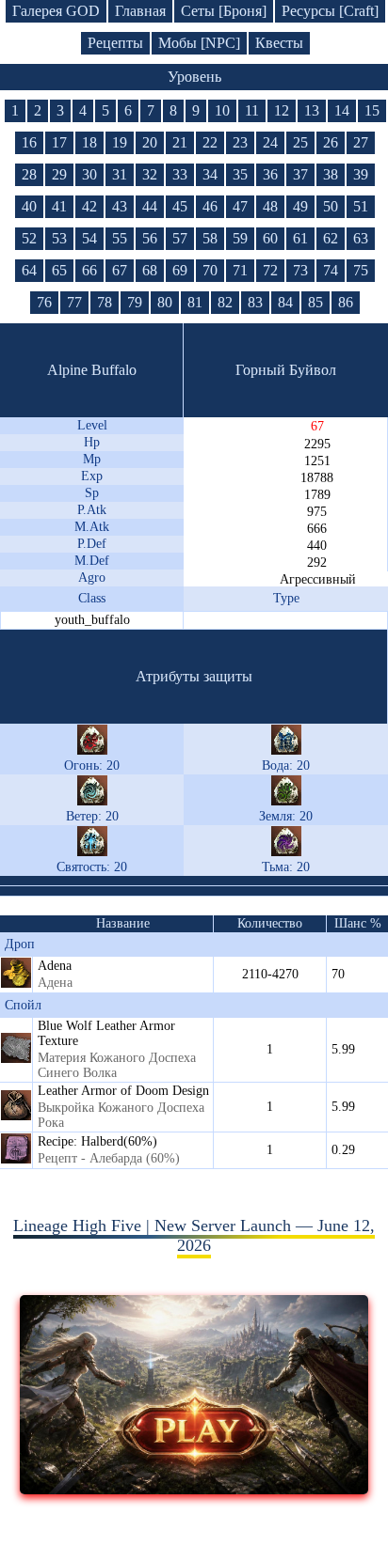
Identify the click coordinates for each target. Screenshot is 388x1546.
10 (222, 110)
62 (330, 238)
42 (89, 206)
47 (240, 206)
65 (59, 270)
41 (59, 206)
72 (270, 270)
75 (360, 270)
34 (210, 174)
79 (134, 302)
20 (149, 142)
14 (341, 110)
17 (59, 142)
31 (119, 174)
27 (360, 142)
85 (315, 302)
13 (311, 110)
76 (44, 302)
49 (300, 206)
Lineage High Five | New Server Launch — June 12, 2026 (194, 1235)
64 (29, 270)
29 (59, 174)
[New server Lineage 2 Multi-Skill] (194, 1488)
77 (74, 302)
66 (89, 270)
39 (360, 174)
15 (372, 110)
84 (285, 302)
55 (119, 238)
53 (59, 238)
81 (194, 302)
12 (281, 110)
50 (330, 206)
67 (119, 270)
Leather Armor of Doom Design (123, 1091)
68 (149, 270)
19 (119, 142)
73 (300, 270)
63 (360, 238)
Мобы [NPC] (199, 43)
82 (225, 302)
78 (104, 302)
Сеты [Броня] (224, 11)
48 (270, 206)
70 (210, 270)
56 (149, 238)
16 (29, 142)
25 (300, 142)
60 (270, 238)
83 (255, 302)
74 (330, 270)
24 (270, 142)
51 (360, 206)
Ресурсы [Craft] (330, 11)
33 (179, 174)
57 (179, 238)
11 (252, 110)
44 (149, 206)
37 (300, 174)
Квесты (279, 43)
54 (89, 238)
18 (89, 142)
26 (330, 142)
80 (164, 302)
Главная (140, 11)
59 (240, 238)
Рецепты (115, 43)
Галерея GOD (56, 11)
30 (89, 174)
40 (29, 206)
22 (210, 142)
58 (210, 238)
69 (179, 270)
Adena (55, 966)
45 (179, 206)
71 (240, 270)
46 (210, 206)
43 (119, 206)
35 (240, 174)
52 (29, 238)
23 (240, 142)
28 (29, 174)
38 (330, 174)
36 (270, 174)
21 (179, 142)
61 (300, 238)
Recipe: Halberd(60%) (97, 1141)
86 (345, 302)
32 (149, 174)
